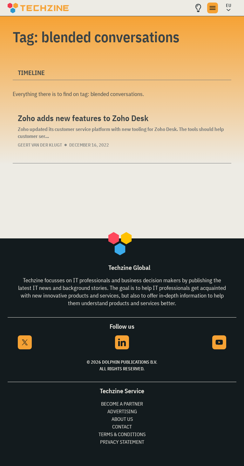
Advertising (122, 411)
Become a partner (122, 404)
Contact (122, 426)
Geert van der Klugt (40, 145)
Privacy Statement (122, 442)
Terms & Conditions (122, 434)
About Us (122, 419)
